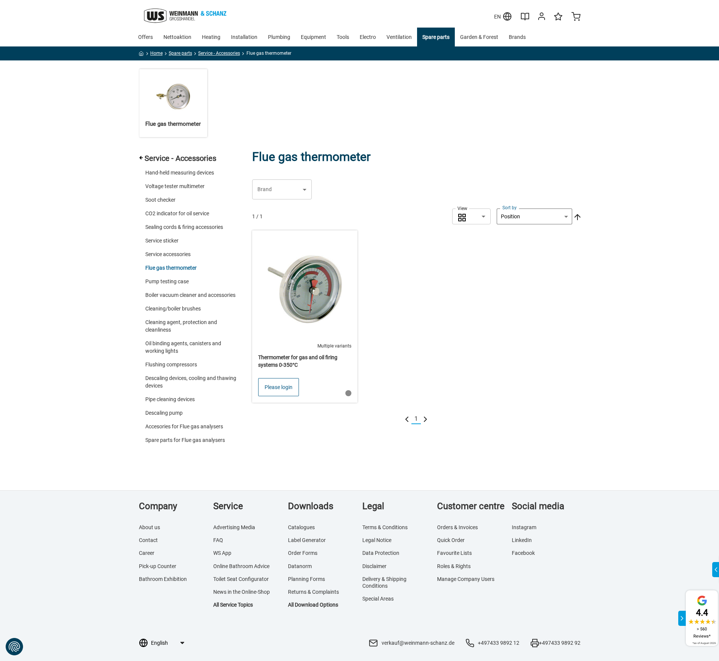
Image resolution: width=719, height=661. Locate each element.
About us (149, 527)
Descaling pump (164, 413)
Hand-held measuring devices (179, 173)
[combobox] (471, 216)
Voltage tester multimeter (175, 186)
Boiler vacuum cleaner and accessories (190, 295)
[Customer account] (541, 17)
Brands (517, 37)
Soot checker (160, 200)
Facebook (523, 553)
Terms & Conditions (385, 527)
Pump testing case (167, 281)
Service (228, 506)
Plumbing (279, 37)
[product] (304, 316)
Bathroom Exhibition (163, 579)
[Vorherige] (406, 419)
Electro (368, 37)
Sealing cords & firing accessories (184, 227)
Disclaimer (374, 566)
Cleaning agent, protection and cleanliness (181, 326)
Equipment (313, 37)
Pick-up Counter (157, 566)
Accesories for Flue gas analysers (184, 426)
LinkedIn (522, 540)
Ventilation (399, 37)
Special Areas (378, 599)
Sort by (509, 207)
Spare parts (436, 37)
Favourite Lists (454, 553)
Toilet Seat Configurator (241, 579)
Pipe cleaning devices (170, 399)
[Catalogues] (525, 19)
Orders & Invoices (457, 527)
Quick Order (451, 540)
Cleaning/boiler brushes (173, 309)
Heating (211, 37)
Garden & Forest (479, 37)
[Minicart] (575, 17)
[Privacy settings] (14, 646)
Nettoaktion (177, 37)
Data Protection (380, 553)
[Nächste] (425, 419)
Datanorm (300, 566)
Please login (279, 387)
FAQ (218, 540)
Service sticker (162, 241)
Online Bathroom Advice (241, 566)
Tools (343, 37)
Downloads (310, 506)
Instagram (524, 527)
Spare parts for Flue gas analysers (185, 440)
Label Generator (307, 540)
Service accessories (168, 254)
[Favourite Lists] (558, 20)
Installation (244, 37)
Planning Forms (306, 579)
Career (146, 553)
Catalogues (301, 527)
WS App (222, 553)
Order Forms (302, 553)
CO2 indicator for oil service (177, 213)
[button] (282, 189)
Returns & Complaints (313, 592)
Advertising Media (234, 527)
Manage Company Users (465, 579)
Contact (148, 540)
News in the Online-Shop (241, 592)
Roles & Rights (454, 566)
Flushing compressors (171, 364)
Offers (145, 37)
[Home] (141, 54)
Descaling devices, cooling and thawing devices (190, 382)
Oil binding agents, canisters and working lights (183, 347)
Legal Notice (376, 540)
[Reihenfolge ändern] (576, 216)
